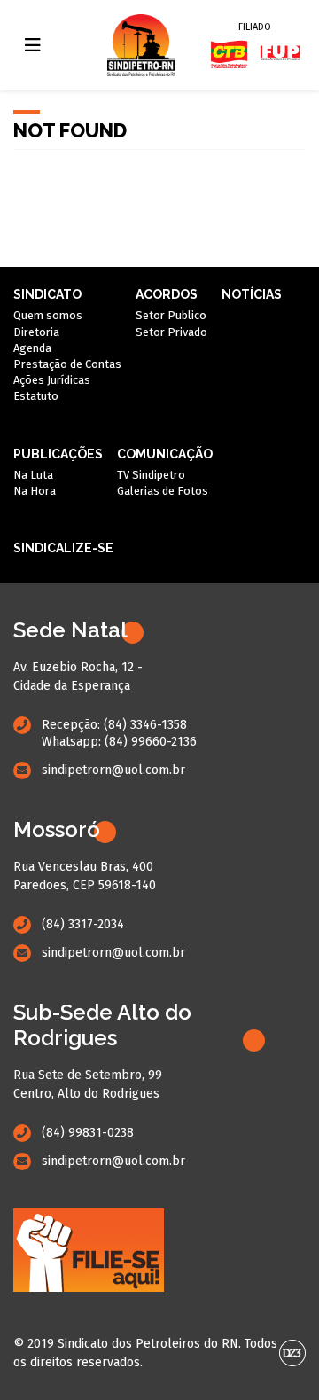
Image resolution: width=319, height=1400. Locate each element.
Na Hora (34, 490)
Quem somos (47, 315)
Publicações (58, 454)
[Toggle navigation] (32, 45)
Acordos (167, 294)
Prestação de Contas (67, 364)
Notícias (252, 294)
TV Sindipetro (151, 474)
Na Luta (33, 474)
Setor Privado (171, 332)
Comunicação (165, 454)
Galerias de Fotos (162, 490)
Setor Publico (171, 315)
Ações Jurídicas (51, 380)
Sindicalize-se (63, 548)
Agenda (32, 348)
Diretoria (36, 332)
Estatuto (35, 396)
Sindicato (47, 294)
